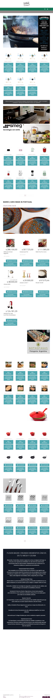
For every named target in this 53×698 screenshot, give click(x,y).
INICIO (4, 696)
